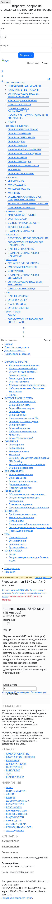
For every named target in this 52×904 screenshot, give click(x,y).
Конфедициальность (19, 827)
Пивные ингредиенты (21, 248)
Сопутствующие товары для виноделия (25, 283)
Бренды (13, 65)
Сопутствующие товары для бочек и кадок (25, 321)
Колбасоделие (17, 184)
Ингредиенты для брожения (25, 85)
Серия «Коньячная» (19, 133)
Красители (14, 169)
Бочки (12, 315)
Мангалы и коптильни (21, 214)
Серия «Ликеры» (17, 145)
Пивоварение (12, 234)
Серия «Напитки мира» (21, 137)
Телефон (4, 45)
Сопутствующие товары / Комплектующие (23, 95)
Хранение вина (17, 303)
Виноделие (11, 259)
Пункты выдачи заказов (17, 353)
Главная (8, 343)
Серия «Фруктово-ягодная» (24, 153)
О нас (9, 787)
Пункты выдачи (15, 790)
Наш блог (9, 571)
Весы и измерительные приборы (28, 203)
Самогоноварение (15, 82)
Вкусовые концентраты (17, 126)
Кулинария (11, 177)
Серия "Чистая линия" (21, 173)
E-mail (3, 37)
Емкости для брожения (22, 100)
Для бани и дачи (14, 211)
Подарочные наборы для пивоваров (23, 254)
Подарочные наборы (21, 230)
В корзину (11, 694)
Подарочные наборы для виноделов (23, 276)
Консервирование (19, 188)
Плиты (12, 122)
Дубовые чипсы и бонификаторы (18, 110)
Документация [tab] (38, 692)
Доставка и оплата (14, 350)
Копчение (14, 192)
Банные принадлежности (23, 222)
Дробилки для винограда (23, 263)
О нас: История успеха (16, 347)
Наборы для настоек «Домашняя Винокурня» (28, 117)
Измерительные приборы (23, 89)
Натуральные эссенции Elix (24, 149)
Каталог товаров (36, 590)
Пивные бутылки (18, 295)
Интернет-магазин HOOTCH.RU (15, 590)
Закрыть (5, 2)
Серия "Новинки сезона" (23, 129)
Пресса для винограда (21, 288)
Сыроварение (16, 180)
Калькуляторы (12, 568)
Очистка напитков (19, 104)
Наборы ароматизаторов (23, 165)
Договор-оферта (16, 823)
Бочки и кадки (13, 312)
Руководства (14, 820)
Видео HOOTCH (15, 817)
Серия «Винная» (17, 157)
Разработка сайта (17, 897)
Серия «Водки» (16, 141)
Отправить (26, 55)
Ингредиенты (16, 271)
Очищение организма (21, 207)
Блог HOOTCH (14, 807)
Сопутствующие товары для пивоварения (25, 243)
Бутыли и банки (17, 299)
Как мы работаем (16, 810)
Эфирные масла (17, 218)
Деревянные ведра (19, 226)
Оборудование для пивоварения (28, 238)
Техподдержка (15, 830)
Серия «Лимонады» (19, 161)
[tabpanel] (26, 697)
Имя (2, 28)
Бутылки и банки (18, 307)
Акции (6, 69)
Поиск (45, 63)
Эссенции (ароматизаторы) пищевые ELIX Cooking (24, 198)
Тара (8, 292)
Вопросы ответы (16, 813)
